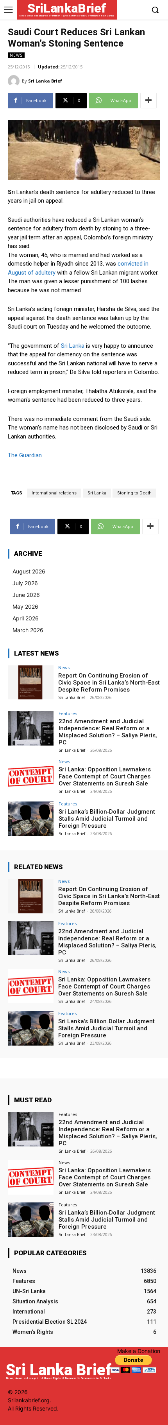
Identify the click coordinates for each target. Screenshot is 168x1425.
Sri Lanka (72, 345)
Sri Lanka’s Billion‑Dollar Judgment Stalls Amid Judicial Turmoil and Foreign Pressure (107, 818)
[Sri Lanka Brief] (15, 81)
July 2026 (25, 583)
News (16, 55)
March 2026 (28, 630)
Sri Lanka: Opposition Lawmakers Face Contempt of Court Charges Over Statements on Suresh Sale (105, 776)
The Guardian (25, 455)
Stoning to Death (134, 493)
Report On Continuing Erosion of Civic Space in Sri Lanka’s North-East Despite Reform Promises (109, 682)
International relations (54, 493)
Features (68, 713)
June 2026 (26, 594)
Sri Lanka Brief (45, 81)
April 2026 (26, 618)
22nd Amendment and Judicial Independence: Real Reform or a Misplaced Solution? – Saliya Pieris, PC (108, 732)
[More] (148, 100)
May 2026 (25, 606)
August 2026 (29, 571)
